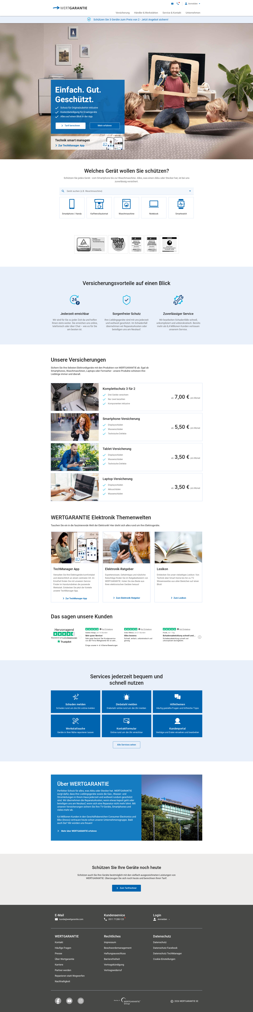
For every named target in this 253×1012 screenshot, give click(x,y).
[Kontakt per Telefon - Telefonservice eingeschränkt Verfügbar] (178, 4)
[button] (192, 3)
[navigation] (126, 916)
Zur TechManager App (71, 145)
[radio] (72, 207)
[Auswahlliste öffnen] (190, 191)
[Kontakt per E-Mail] (172, 4)
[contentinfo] (184, 1002)
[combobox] (126, 191)
